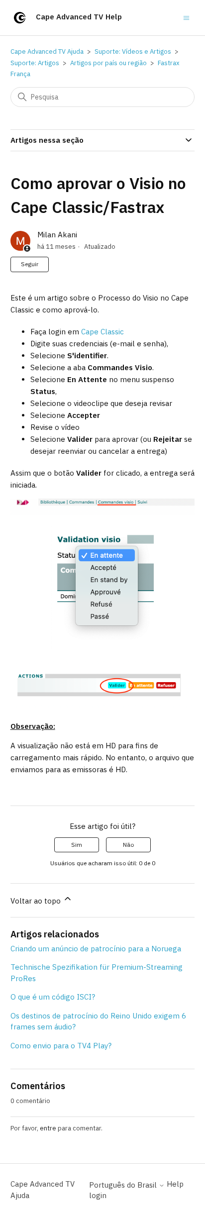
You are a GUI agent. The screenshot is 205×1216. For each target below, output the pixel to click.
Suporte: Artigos (34, 63)
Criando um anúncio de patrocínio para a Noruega (95, 948)
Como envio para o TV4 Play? (60, 1045)
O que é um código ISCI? (52, 997)
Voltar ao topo (36, 901)
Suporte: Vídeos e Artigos (133, 51)
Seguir (29, 264)
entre (48, 1128)
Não (128, 844)
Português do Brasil (124, 1185)
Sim (76, 844)
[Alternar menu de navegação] (186, 17)
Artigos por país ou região (108, 63)
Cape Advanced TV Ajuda (47, 51)
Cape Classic (102, 331)
